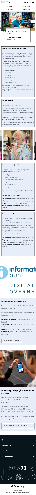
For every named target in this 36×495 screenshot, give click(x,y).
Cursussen (9, 9)
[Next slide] (33, 21)
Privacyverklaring (10, 492)
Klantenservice (8, 445)
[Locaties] (27, 2)
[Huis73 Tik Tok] (24, 486)
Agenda (9, 6)
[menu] (33, 2)
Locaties (5, 451)
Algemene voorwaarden (23, 492)
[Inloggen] (30, 2)
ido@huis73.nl (10, 308)
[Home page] (5, 3)
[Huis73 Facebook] (12, 486)
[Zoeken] (25, 2)
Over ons (5, 440)
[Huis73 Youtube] (17, 486)
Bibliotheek (26, 6)
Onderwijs (26, 9)
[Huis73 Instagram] (14, 486)
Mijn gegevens (7, 456)
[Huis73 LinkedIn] (21, 486)
